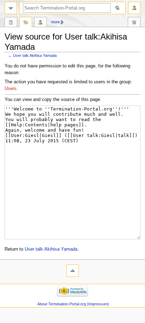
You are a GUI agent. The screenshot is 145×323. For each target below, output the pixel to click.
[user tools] (134, 8)
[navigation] (11, 8)
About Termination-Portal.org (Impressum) (73, 304)
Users (11, 88)
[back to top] (73, 270)
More (55, 22)
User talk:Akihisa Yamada (35, 55)
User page (11, 23)
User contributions (40, 23)
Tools (134, 23)
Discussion (26, 23)
